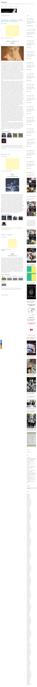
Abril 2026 (28, 497)
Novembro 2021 (29, 555)
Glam (4, 146)
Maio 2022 (28, 548)
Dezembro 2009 (29, 673)
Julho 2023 (28, 533)
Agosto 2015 (28, 637)
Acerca (6, 6)
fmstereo (3, 2)
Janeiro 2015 (28, 644)
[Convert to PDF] (1, 345)
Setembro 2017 (29, 609)
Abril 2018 (28, 602)
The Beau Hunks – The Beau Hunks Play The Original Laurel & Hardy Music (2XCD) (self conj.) (31, 473)
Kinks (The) (2, 289)
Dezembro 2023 (29, 527)
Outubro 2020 (29, 569)
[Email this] (1, 343)
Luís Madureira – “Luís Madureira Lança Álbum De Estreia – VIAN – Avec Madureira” (12, 20)
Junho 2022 (28, 547)
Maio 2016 (28, 627)
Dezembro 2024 (29, 514)
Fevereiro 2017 (29, 617)
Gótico (6, 146)
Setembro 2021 (29, 557)
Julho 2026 (28, 493)
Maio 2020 (28, 574)
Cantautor (9, 145)
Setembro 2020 (29, 570)
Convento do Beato (11, 147)
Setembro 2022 (29, 544)
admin (4, 148)
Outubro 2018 (29, 595)
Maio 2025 (28, 509)
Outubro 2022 (29, 543)
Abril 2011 (28, 659)
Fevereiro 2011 (29, 661)
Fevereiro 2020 (29, 578)
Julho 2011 (28, 655)
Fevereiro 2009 (29, 684)
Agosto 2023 (28, 532)
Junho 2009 (28, 679)
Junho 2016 (28, 626)
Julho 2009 (28, 678)
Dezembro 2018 (29, 593)
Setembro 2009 (29, 676)
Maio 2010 (28, 667)
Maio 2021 (28, 561)
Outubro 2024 (29, 516)
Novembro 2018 (29, 594)
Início (2, 6)
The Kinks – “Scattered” (6, 234)
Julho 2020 (28, 572)
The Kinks (9, 289)
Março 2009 (28, 683)
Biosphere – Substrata (30, 481)
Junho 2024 (28, 521)
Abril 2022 (28, 549)
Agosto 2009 (28, 677)
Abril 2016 (28, 628)
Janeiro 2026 (28, 500)
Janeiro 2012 (28, 650)
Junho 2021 (28, 560)
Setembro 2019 (29, 583)
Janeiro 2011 (28, 662)
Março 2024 (28, 524)
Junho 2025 (28, 508)
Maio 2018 (28, 601)
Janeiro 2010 (28, 672)
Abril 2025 (28, 510)
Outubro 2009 (29, 675)
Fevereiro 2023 (29, 538)
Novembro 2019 (29, 581)
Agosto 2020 (28, 571)
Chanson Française (14, 145)
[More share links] (1, 348)
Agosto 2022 (28, 545)
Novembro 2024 (29, 515)
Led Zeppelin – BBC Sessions (31, 461)
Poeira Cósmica (29, 451)
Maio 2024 (28, 522)
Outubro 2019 (29, 582)
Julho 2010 (28, 665)
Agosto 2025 (28, 505)
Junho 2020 (28, 573)
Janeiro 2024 (28, 526)
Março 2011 (28, 660)
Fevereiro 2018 (29, 604)
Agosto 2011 (28, 654)
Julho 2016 (28, 625)
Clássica (20, 145)
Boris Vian (6, 147)
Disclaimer (10, 6)
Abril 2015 (28, 641)
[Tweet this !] (1, 342)
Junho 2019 (28, 586)
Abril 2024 (28, 523)
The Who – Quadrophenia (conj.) (31, 479)
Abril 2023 (28, 536)
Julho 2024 (28, 520)
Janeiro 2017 (28, 618)
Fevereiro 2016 (29, 630)
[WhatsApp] (1, 346)
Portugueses (13, 146)
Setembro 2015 (29, 636)
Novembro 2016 (29, 620)
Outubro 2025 (29, 503)
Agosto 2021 (28, 558)
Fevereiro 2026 (29, 499)
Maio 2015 (28, 640)
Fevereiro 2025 (29, 512)
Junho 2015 (28, 639)
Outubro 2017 (29, 608)
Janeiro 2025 (28, 513)
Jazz (7, 146)
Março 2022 (28, 550)
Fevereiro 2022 (29, 551)
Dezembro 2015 (29, 632)
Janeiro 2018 (28, 605)
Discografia (15, 6)
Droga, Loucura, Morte (30, 463)
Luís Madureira (16, 147)
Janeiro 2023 (28, 539)
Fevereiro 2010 (29, 671)
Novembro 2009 (29, 674)
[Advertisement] (12, 30)
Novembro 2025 (29, 502)
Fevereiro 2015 (29, 643)
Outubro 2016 (29, 621)
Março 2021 (28, 563)
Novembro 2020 (29, 568)
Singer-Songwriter (17, 146)
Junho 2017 (28, 613)
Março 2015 (28, 642)
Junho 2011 (28, 656)
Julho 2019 (28, 585)
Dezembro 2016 (29, 619)
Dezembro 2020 (29, 567)
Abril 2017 (28, 615)
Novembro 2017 (29, 607)
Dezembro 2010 (29, 663)
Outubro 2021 (29, 556)
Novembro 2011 (29, 651)
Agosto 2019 (28, 584)
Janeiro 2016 (28, 631)
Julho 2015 (28, 638)
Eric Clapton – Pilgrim (29, 468)
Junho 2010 (28, 666)
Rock (12, 288)
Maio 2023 (28, 535)
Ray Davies (5, 289)
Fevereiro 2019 (29, 591)
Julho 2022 (28, 546)
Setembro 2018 (29, 596)
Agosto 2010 (28, 664)
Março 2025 (28, 511)
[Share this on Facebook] (1, 341)
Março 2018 (28, 603)
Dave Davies (20, 288)
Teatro (21, 146)
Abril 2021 (28, 562)
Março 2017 (28, 616)
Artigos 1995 (6, 145)
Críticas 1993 (6, 288)
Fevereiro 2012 (29, 649)
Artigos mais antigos (4, 294)
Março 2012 (28, 648)
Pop (10, 288)
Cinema (18, 145)
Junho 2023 (28, 534)
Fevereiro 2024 (29, 525)
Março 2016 (28, 629)
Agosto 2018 (28, 597)
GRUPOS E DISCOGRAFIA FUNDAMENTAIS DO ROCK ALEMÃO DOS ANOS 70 (31, 459)
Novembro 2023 (29, 528)
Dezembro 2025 (29, 501)
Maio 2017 (28, 614)
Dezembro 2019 (29, 580)
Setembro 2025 (29, 504)
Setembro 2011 (29, 653)
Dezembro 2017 (29, 606)
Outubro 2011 (29, 652)
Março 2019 (28, 590)
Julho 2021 (28, 559)
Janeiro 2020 (28, 579)
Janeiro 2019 (28, 592)
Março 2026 (28, 498)
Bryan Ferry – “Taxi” (5, 154)
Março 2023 (28, 537)
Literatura (9, 146)
